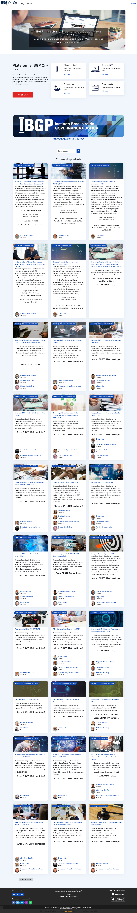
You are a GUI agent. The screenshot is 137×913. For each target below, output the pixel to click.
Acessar (133, 3)
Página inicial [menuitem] (26, 3)
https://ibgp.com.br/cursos (69, 138)
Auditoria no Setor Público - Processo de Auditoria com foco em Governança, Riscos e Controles (30, 264)
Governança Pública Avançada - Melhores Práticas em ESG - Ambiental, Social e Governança (66, 415)
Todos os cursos (25, 879)
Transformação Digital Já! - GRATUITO (27, 629)
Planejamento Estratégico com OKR (102, 554)
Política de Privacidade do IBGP (68, 908)
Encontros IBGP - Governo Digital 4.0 (27, 699)
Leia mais (67, 74)
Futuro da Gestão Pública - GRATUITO (65, 482)
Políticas (68, 894)
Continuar (68, 911)
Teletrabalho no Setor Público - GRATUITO (67, 629)
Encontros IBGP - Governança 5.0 (102, 482)
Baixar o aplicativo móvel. (68, 896)
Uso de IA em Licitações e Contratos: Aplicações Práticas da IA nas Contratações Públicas (105, 757)
